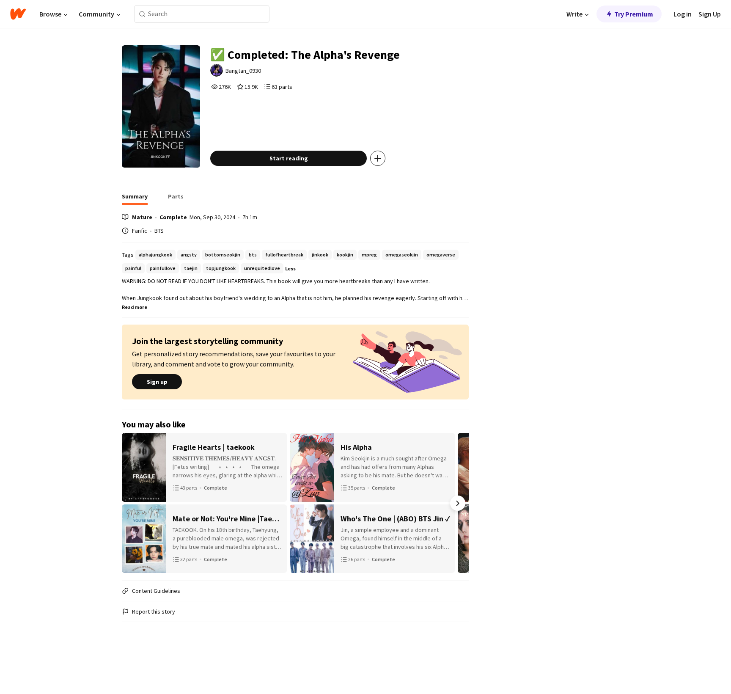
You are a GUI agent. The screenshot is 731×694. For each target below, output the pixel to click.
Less (290, 268)
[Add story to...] (377, 158)
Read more (134, 307)
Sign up (157, 382)
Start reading (288, 158)
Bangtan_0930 (243, 70)
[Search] (142, 14)
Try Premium (633, 14)
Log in (682, 14)
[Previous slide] (132, 503)
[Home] (18, 14)
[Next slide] (457, 503)
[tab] (135, 199)
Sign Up (709, 14)
